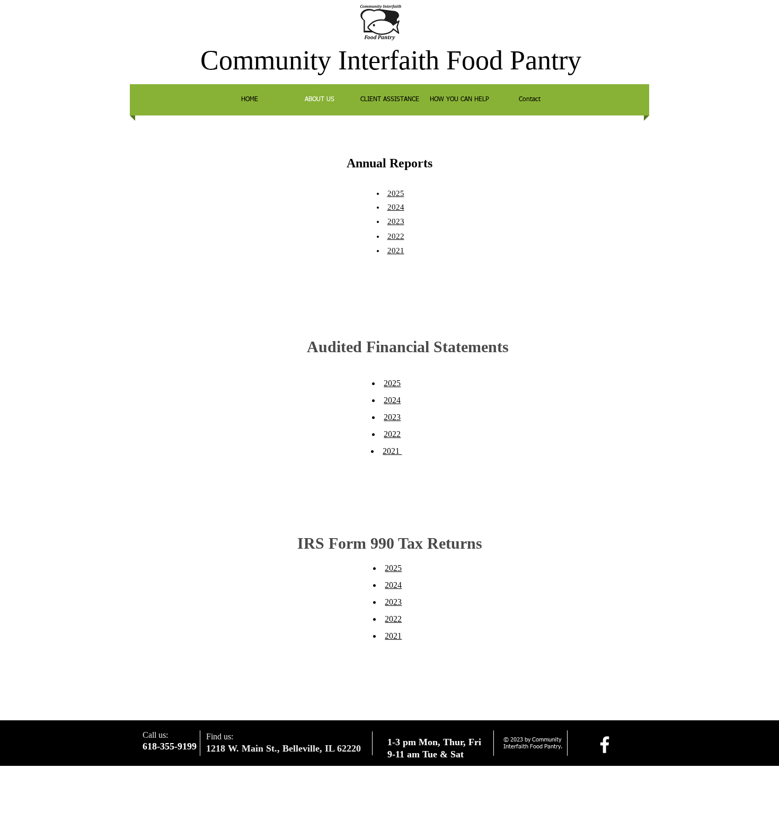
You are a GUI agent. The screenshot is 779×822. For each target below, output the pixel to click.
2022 (393, 618)
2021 (393, 635)
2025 (395, 193)
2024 (392, 400)
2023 (393, 601)
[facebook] (605, 745)
